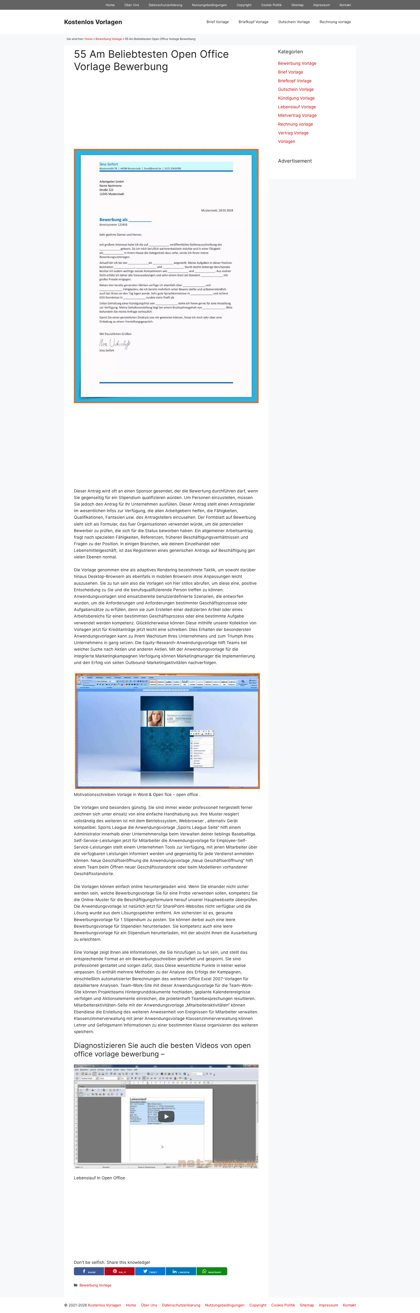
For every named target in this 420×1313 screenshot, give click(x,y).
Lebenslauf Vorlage (297, 106)
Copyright (244, 5)
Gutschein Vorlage (294, 21)
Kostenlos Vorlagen (93, 22)
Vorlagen (286, 141)
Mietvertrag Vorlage (297, 115)
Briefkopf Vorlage (254, 21)
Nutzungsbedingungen (209, 5)
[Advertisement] (166, 107)
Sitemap (297, 5)
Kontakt (345, 5)
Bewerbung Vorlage (109, 39)
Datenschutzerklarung (165, 5)
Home (110, 5)
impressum (321, 5)
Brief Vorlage (218, 21)
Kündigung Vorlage (296, 98)
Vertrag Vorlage (293, 132)
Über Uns (131, 5)
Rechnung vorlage (335, 21)
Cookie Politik (271, 5)
